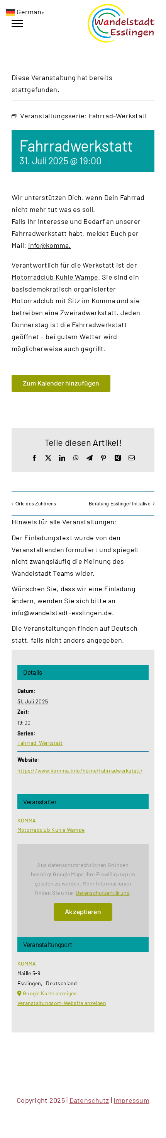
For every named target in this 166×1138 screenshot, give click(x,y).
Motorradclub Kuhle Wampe (55, 277)
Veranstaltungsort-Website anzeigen (61, 1003)
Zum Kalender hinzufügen (61, 383)
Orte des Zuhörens (35, 503)
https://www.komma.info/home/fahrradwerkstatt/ (80, 770)
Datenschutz (89, 1100)
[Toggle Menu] (17, 23)
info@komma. (49, 245)
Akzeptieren (83, 912)
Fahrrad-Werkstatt (40, 742)
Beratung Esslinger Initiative (120, 503)
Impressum (131, 1100)
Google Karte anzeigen (50, 993)
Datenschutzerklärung (102, 892)
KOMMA (26, 820)
